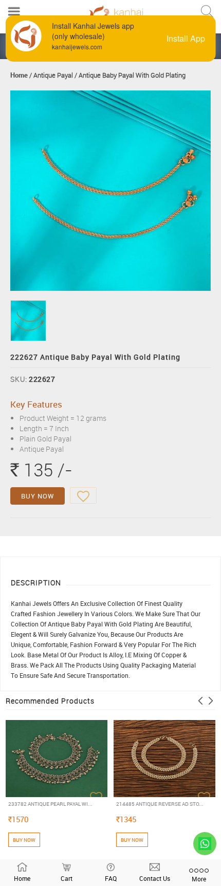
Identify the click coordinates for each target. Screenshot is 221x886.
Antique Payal (53, 75)
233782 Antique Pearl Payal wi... (50, 803)
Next (211, 701)
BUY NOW (37, 496)
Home (19, 75)
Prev (200, 701)
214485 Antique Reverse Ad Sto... (160, 803)
